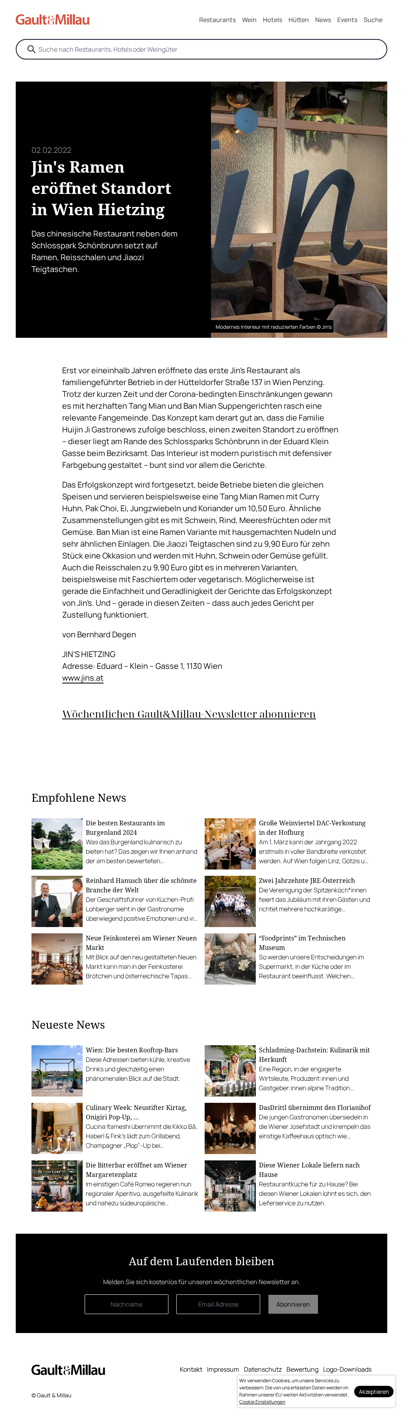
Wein (249, 19)
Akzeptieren (374, 1391)
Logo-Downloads (347, 1369)
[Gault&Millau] (68, 1370)
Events (347, 19)
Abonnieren (293, 1304)
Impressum (223, 1369)
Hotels (272, 19)
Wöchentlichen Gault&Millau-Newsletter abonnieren (189, 714)
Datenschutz (263, 1369)
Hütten (298, 19)
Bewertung (302, 1369)
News (323, 19)
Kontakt (191, 1369)
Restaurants (217, 19)
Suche (373, 19)
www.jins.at (83, 677)
